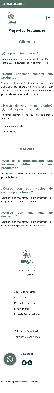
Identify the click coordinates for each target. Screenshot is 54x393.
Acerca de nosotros (24, 292)
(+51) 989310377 (16, 4)
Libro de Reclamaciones (27, 314)
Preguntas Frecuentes (26, 303)
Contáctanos (21, 297)
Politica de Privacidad (26, 331)
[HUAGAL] (11, 18)
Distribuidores (21, 308)
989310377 (24, 173)
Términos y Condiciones (27, 337)
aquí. (36, 94)
